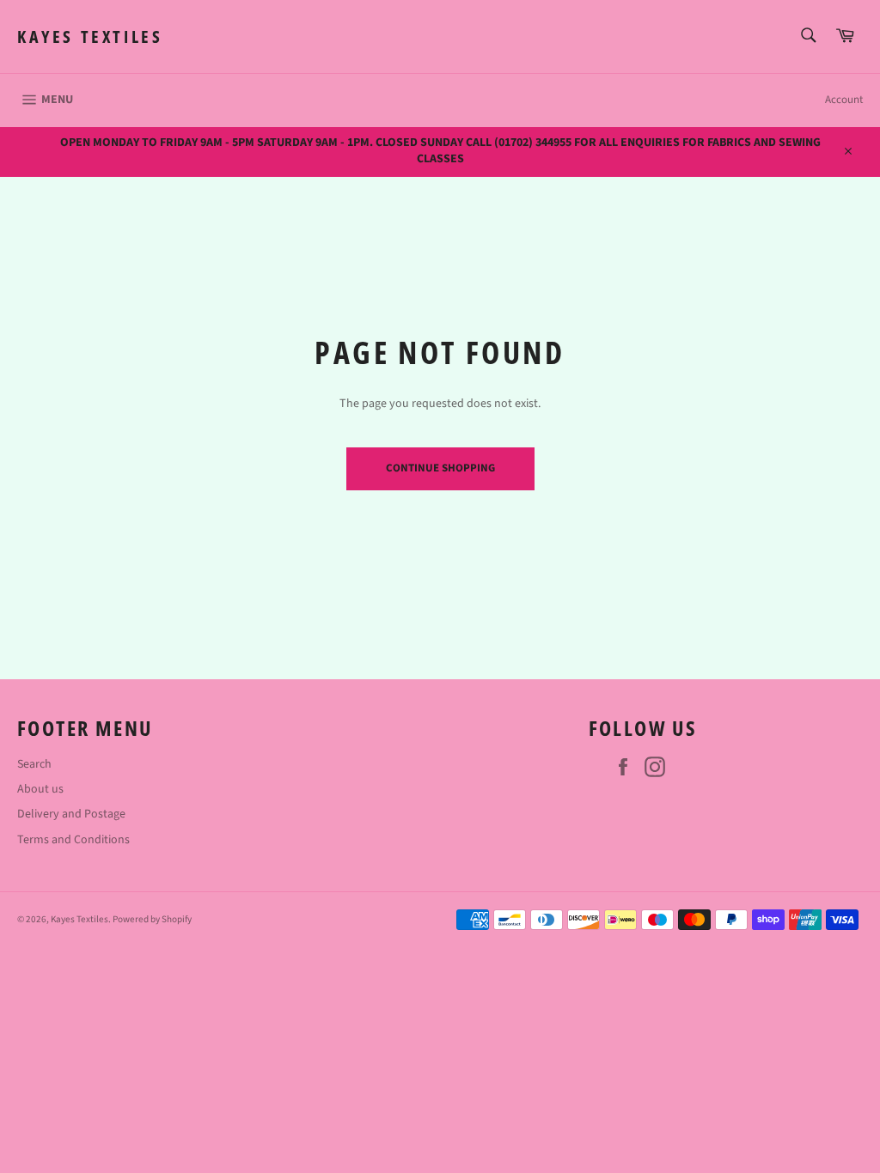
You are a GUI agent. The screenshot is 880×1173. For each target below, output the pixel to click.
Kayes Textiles (89, 36)
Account (844, 99)
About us (40, 789)
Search (34, 764)
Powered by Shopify (152, 919)
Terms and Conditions (73, 839)
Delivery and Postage (71, 814)
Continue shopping (440, 468)
